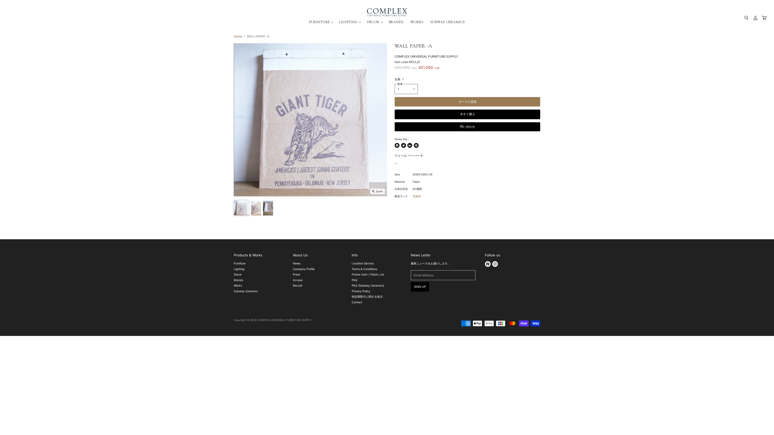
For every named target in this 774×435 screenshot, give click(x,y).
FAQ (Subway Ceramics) (368, 285)
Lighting (349, 22)
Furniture (320, 22)
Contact (357, 302)
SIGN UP (420, 287)
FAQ (354, 280)
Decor (373, 22)
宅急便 (417, 196)
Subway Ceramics (447, 22)
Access (298, 280)
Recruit (297, 285)
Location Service (363, 263)
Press (296, 274)
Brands (396, 22)
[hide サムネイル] (241, 208)
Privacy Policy (361, 291)
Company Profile (304, 269)
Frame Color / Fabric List (368, 274)
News (296, 263)
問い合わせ (467, 126)
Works (416, 22)
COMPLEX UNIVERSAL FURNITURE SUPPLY (426, 56)
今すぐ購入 (467, 114)
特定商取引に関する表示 (367, 296)
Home (238, 36)
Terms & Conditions (364, 269)
